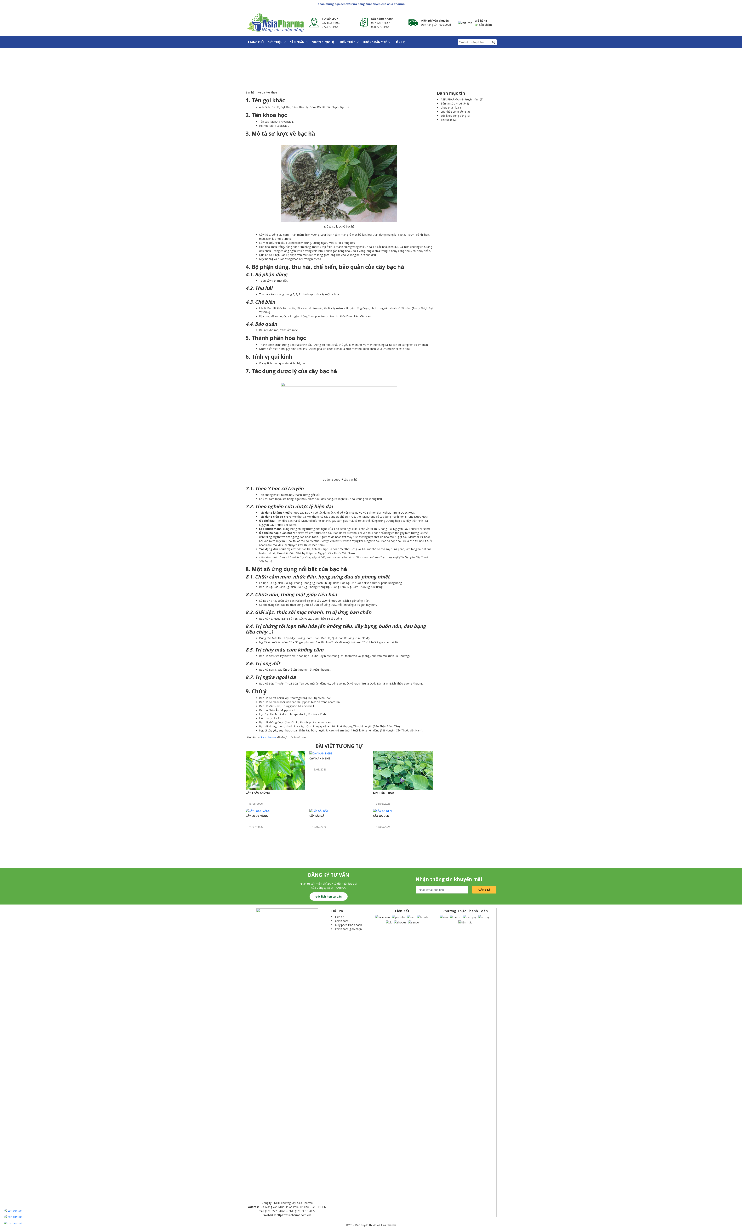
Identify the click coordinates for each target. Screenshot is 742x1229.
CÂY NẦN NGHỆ (319, 758)
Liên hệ (400, 42)
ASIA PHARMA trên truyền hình (460, 99)
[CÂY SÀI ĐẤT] (318, 810)
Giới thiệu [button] (275, 42)
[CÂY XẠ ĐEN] (382, 810)
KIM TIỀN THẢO (383, 792)
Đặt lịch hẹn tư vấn (329, 896)
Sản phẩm (297, 42)
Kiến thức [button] (347, 42)
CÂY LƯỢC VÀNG (257, 816)
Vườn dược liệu (324, 42)
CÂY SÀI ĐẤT (317, 816)
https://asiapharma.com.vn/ (294, 1215)
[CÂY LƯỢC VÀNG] (258, 810)
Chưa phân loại (450, 107)
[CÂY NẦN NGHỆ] (321, 753)
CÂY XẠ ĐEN (381, 816)
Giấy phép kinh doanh (348, 925)
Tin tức (445, 119)
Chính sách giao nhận (348, 929)
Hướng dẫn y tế (375, 42)
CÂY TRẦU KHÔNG (258, 792)
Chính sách (342, 921)
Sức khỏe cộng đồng (453, 115)
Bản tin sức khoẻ (451, 103)
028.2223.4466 (380, 27)
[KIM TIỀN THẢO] (403, 770)
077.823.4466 (330, 27)
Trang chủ (256, 42)
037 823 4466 (330, 23)
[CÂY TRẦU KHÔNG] (275, 770)
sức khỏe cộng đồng (453, 111)
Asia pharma (268, 737)
